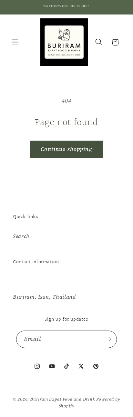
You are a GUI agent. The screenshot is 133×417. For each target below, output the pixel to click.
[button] (15, 42)
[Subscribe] (108, 339)
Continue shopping (66, 149)
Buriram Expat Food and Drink (62, 399)
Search (21, 236)
